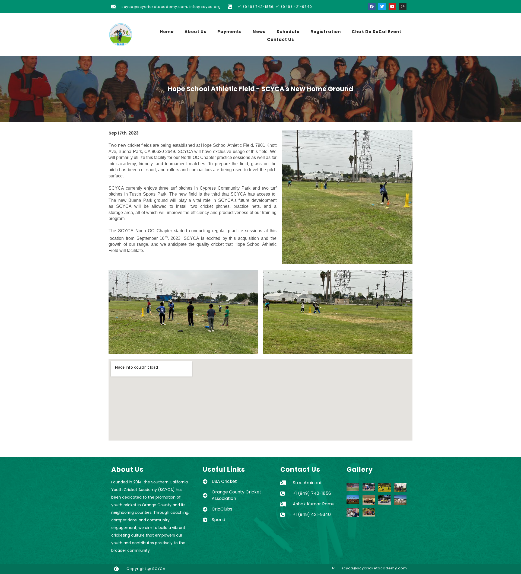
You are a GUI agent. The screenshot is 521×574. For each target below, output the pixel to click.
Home (167, 32)
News (259, 32)
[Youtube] (392, 6)
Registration (325, 32)
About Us (196, 32)
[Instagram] (402, 6)
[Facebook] (372, 6)
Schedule (288, 32)
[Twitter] (382, 6)
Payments (229, 32)
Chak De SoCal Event (376, 32)
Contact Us (280, 39)
